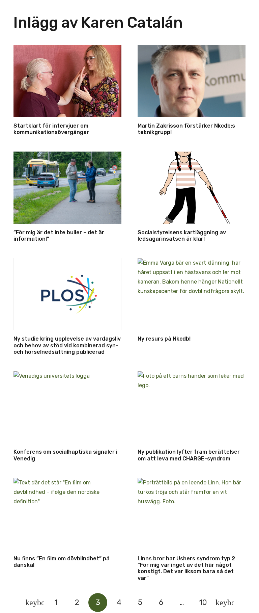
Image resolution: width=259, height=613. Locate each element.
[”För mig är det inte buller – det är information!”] (67, 187)
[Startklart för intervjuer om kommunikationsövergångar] (67, 81)
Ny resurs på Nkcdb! (164, 339)
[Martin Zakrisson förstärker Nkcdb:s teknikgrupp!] (192, 81)
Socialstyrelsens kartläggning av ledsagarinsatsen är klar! (182, 235)
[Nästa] (224, 602)
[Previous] (34, 602)
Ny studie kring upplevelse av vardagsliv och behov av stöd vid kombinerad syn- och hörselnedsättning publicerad (67, 345)
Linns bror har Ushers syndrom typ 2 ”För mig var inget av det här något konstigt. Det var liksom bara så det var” (186, 568)
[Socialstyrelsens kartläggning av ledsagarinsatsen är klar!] (192, 187)
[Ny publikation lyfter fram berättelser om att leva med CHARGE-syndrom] (192, 407)
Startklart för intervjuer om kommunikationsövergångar (51, 129)
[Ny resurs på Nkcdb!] (192, 294)
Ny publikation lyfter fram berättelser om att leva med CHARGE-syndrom (189, 455)
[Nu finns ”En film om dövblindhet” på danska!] (67, 514)
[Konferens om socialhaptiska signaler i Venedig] (67, 407)
